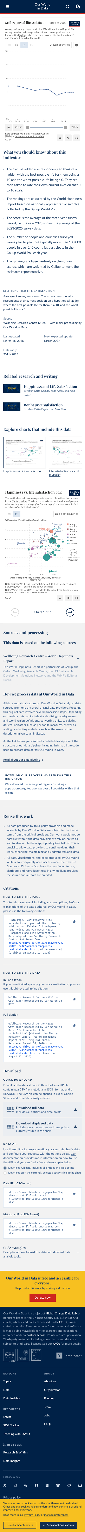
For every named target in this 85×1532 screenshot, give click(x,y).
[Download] (60, 137)
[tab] (9, 45)
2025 (74, 127)
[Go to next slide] (70, 612)
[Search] (68, 6)
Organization (52, 1390)
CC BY (8, 140)
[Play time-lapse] (8, 127)
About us (50, 1381)
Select (68, 514)
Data (6, 1390)
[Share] (68, 137)
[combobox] (68, 6)
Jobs (47, 1415)
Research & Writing (15, 1452)
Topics (7, 1381)
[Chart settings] (76, 45)
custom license (36, 1335)
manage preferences (56, 1515)
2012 (18, 127)
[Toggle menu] (7, 6)
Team (47, 1407)
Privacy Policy (32, 1515)
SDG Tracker (11, 1425)
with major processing (64, 323)
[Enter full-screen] (76, 137)
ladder (74, 300)
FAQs (56, 1343)
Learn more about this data (29, 136)
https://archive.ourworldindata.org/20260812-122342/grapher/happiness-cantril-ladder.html (35, 946)
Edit (61, 45)
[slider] (27, 127)
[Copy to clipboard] (70, 922)
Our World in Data (42, 6)
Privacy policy (12, 1497)
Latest (7, 1417)
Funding (49, 1398)
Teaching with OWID (16, 1434)
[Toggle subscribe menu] (77, 6)
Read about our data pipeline (21, 759)
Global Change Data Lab (61, 1313)
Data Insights (11, 1398)
